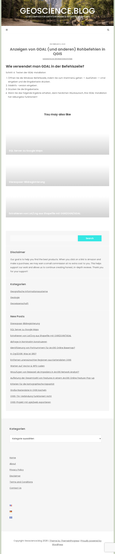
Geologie (15, 297)
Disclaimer (15, 475)
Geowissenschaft (19, 303)
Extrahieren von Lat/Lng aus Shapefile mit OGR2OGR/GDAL (40, 335)
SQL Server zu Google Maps (24, 329)
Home (13, 457)
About (13, 463)
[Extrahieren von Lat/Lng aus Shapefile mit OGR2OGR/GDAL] (57, 202)
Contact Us (15, 487)
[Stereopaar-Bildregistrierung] (57, 171)
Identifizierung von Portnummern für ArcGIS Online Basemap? (42, 347)
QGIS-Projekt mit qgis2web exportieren (30, 402)
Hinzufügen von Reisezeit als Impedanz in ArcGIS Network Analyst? (44, 371)
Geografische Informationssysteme (57, 59)
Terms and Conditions (21, 481)
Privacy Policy (17, 469)
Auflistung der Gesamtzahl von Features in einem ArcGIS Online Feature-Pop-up (52, 377)
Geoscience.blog (57, 11)
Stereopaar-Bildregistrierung (25, 323)
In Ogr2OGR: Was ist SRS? (23, 353)
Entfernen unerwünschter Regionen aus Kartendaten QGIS (40, 359)
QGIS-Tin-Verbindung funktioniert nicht (31, 396)
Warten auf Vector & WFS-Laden (27, 365)
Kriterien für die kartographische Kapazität (32, 383)
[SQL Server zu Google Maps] (57, 140)
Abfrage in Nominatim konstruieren (28, 341)
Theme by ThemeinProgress (64, 540)
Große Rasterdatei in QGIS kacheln (28, 390)
